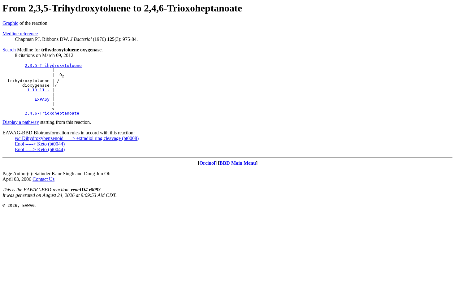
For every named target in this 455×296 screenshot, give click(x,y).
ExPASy (42, 99)
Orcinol (207, 163)
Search (9, 49)
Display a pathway (20, 122)
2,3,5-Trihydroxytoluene (53, 65)
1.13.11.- (38, 90)
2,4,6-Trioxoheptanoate (52, 113)
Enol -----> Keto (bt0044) (40, 143)
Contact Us (43, 179)
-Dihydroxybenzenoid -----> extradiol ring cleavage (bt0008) (77, 138)
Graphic (10, 23)
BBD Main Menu (237, 163)
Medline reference (20, 33)
